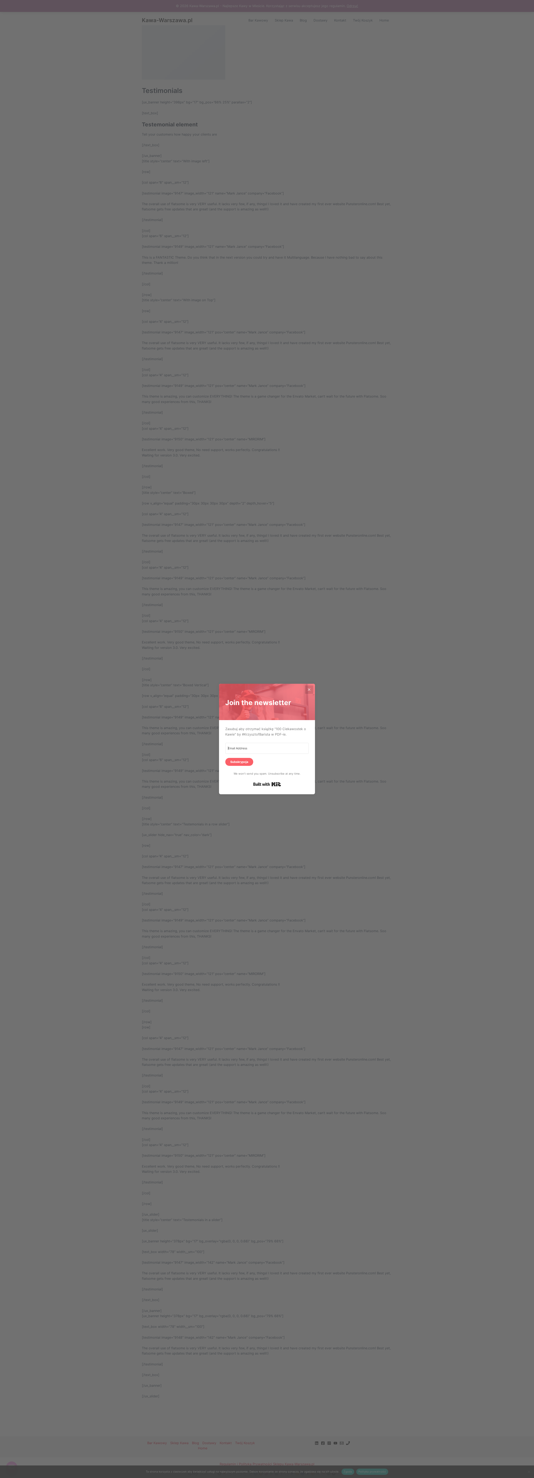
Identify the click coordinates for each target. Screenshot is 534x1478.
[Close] (309, 689)
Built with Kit (267, 784)
